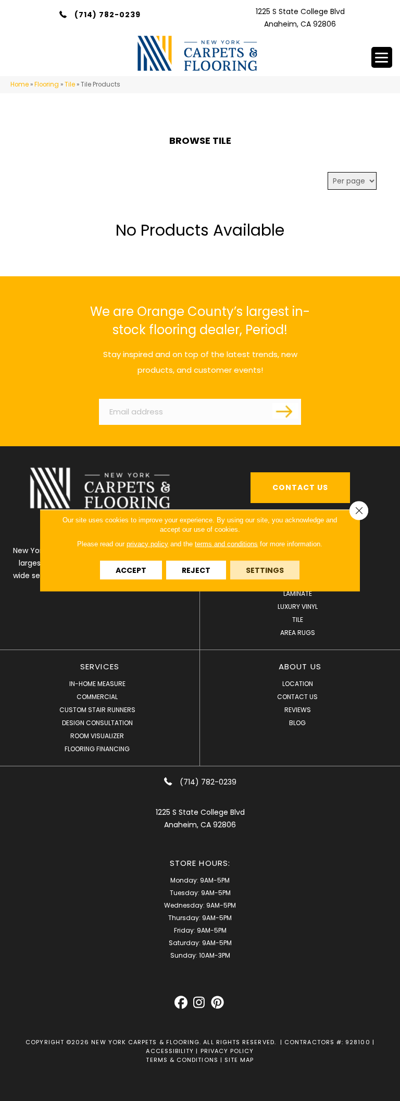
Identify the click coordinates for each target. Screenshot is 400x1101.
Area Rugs (297, 632)
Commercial (97, 696)
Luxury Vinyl (298, 606)
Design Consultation (97, 722)
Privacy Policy (227, 1051)
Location (297, 683)
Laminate (297, 593)
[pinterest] (217, 1002)
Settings (265, 570)
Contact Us (297, 696)
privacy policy (147, 544)
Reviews (297, 709)
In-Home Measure (97, 683)
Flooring (46, 84)
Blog (297, 722)
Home (19, 84)
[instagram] (199, 1002)
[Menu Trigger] (381, 57)
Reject (196, 570)
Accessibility (170, 1051)
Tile (70, 84)
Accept (131, 570)
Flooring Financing (97, 748)
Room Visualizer (97, 735)
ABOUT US (300, 666)
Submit (285, 411)
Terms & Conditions (182, 1060)
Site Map (239, 1060)
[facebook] (181, 1002)
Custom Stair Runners (97, 709)
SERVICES (99, 666)
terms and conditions (226, 544)
